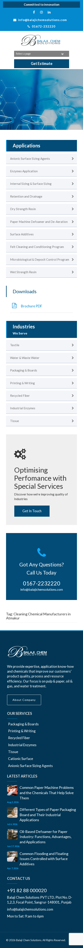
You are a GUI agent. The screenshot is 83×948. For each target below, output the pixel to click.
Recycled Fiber (19, 738)
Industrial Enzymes (22, 745)
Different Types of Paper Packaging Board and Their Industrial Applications (48, 814)
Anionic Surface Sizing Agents (30, 766)
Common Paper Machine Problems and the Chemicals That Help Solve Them (47, 792)
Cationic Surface (20, 758)
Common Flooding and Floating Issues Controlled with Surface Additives (44, 858)
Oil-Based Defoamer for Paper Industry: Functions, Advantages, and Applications (46, 836)
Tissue (13, 752)
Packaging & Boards (23, 724)
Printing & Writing (22, 731)
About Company (24, 699)
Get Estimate (41, 63)
